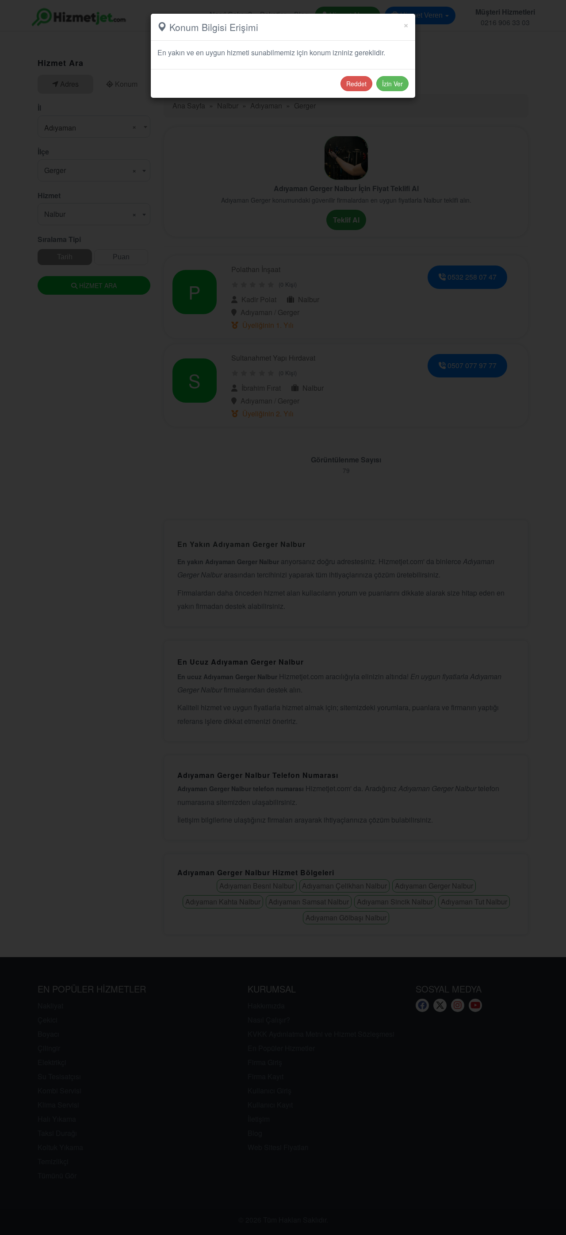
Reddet (356, 83)
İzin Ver (392, 83)
